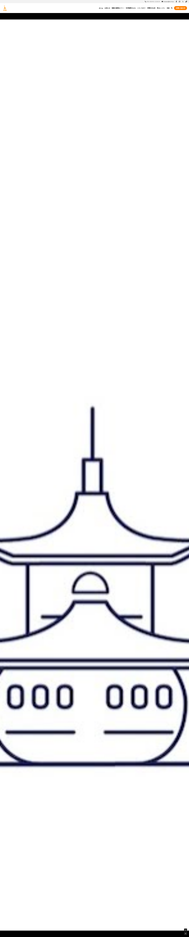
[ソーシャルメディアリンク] (176, 1)
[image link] (5, 8)
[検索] (171, 8)
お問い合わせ (180, 8)
